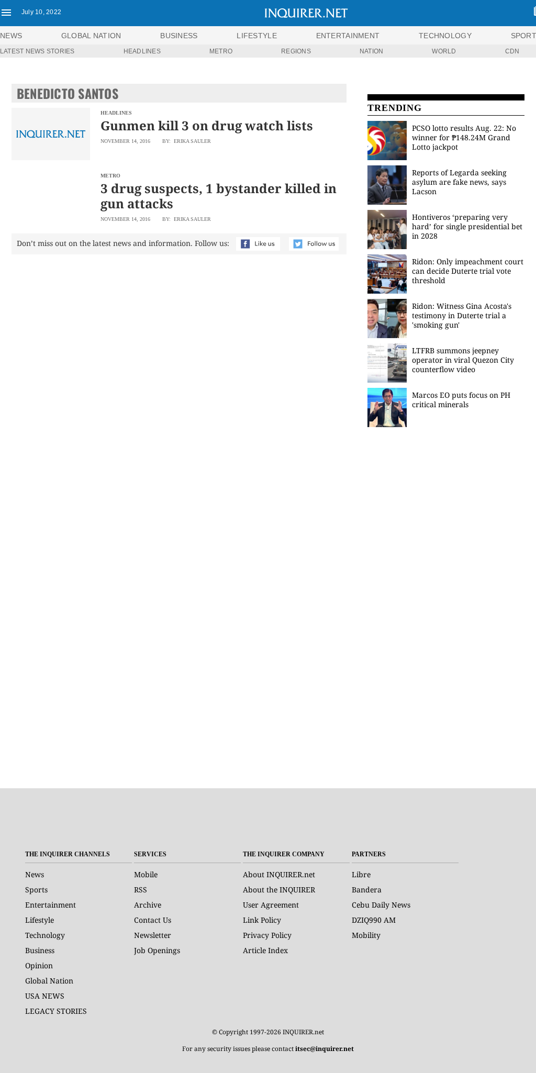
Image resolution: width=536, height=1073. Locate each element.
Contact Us (152, 920)
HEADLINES (142, 51)
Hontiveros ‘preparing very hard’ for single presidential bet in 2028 (467, 226)
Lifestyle (39, 920)
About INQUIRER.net (279, 874)
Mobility (366, 935)
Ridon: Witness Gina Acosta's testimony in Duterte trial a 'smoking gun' (461, 315)
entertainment (348, 35)
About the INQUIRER (279, 890)
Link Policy (262, 920)
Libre (361, 874)
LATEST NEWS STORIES (37, 51)
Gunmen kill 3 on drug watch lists (206, 125)
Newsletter (152, 935)
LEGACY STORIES (56, 1011)
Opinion (39, 965)
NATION (371, 51)
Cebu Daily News (381, 905)
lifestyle (257, 35)
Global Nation (49, 981)
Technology (45, 935)
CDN (512, 51)
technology (445, 35)
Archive (147, 905)
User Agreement (271, 905)
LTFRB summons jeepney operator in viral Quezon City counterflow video (463, 359)
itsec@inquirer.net (324, 1048)
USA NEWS (44, 996)
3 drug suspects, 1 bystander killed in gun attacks (218, 196)
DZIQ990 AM (374, 920)
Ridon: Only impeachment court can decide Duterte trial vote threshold (467, 270)
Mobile (146, 874)
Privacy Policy (267, 935)
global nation (91, 35)
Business (39, 950)
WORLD (444, 51)
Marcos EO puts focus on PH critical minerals (461, 399)
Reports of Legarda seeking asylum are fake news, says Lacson (459, 181)
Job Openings (157, 950)
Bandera (367, 890)
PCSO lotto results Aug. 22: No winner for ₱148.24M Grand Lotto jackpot (464, 137)
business (178, 35)
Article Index (265, 950)
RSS (140, 890)
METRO (220, 51)
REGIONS (296, 51)
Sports (36, 890)
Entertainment (50, 905)
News (11, 35)
